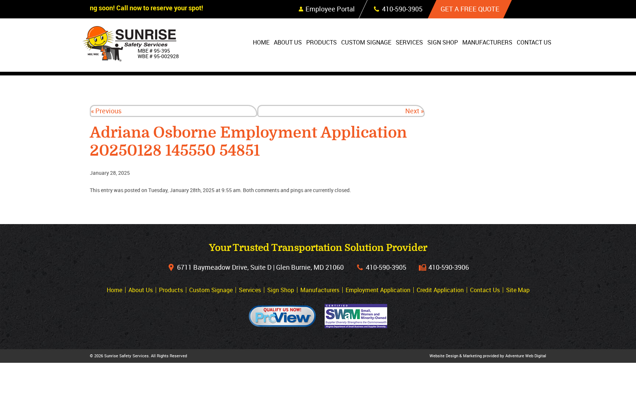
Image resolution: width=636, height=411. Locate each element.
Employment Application (378, 290)
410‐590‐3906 (448, 267)
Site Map (518, 290)
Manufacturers (487, 42)
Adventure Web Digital (525, 355)
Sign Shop (442, 42)
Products (321, 42)
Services (409, 42)
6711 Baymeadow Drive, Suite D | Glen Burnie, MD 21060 (260, 267)
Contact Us (534, 42)
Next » (414, 110)
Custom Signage (366, 42)
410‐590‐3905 (386, 267)
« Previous (106, 110)
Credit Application (440, 290)
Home (261, 42)
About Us (288, 42)
